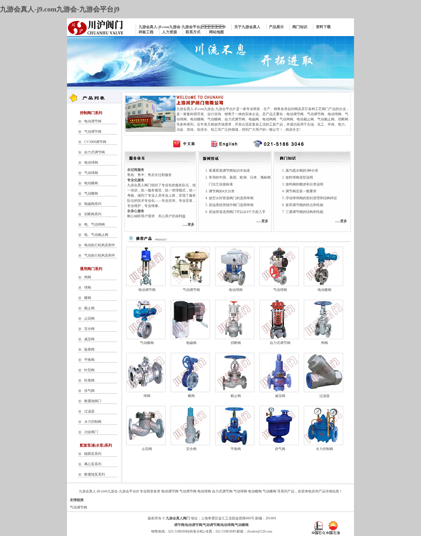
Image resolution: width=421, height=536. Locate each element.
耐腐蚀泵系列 (94, 474)
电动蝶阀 (91, 183)
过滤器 (89, 411)
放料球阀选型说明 (299, 177)
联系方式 (193, 32)
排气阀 (89, 391)
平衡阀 (89, 360)
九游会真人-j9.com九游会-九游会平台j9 (182, 27)
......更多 (188, 224)
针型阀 (89, 370)
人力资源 (169, 32)
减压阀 (89, 339)
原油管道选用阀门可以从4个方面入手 (237, 212)
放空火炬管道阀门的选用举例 (231, 198)
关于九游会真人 (247, 27)
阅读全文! (293, 130)
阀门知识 (299, 27)
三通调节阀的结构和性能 (304, 212)
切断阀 (236, 343)
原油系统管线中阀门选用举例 (231, 205)
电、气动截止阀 (96, 235)
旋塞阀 (89, 349)
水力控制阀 (92, 422)
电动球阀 (91, 163)
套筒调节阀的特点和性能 (304, 205)
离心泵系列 (92, 464)
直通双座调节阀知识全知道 (229, 171)
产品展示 (276, 27)
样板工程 (146, 32)
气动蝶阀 (91, 193)
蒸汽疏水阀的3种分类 (302, 171)
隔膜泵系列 (92, 454)
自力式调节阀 (94, 152)
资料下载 (323, 27)
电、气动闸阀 (94, 224)
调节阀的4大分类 (222, 191)
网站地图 (216, 32)
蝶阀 (87, 298)
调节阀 (179, 525)
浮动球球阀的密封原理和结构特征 (311, 198)
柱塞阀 (89, 380)
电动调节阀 (92, 121)
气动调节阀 (92, 132)
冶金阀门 (91, 432)
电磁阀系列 (92, 204)
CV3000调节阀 (95, 142)
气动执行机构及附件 (99, 255)
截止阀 (89, 308)
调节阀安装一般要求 (301, 191)
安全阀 (89, 329)
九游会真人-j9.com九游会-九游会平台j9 (59, 9)
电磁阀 (191, 343)
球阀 (87, 287)
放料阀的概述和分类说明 (304, 184)
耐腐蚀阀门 (92, 401)
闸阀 (87, 277)
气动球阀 (91, 173)
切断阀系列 (92, 214)
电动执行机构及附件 (99, 245)
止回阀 (89, 318)
